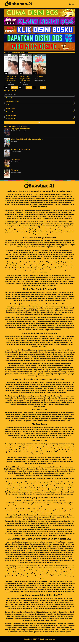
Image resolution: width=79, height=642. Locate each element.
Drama (7, 83)
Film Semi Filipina (39, 441)
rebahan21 (35, 490)
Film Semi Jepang (39, 424)
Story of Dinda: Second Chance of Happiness (11, 78)
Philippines (18, 151)
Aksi (36, 79)
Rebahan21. (62, 300)
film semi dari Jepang (20, 427)
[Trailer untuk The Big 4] (34, 87)
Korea (26, 131)
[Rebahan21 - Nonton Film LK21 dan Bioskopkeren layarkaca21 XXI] (18, 4)
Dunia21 (58, 627)
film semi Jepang (61, 435)
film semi (40, 392)
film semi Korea (58, 467)
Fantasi (16, 131)
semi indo (13, 141)
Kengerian (21, 131)
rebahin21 (69, 548)
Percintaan (13, 83)
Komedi (36, 80)
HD (6, 73)
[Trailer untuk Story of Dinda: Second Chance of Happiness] (5, 87)
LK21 (36, 618)
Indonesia (11, 84)
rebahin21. (57, 562)
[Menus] (73, 3)
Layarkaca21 (69, 618)
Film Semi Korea (39, 409)
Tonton (14, 88)
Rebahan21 (9, 196)
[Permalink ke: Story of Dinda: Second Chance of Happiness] (11, 64)
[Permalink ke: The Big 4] (39, 64)
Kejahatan (41, 79)
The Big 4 (39, 76)
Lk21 (37, 612)
